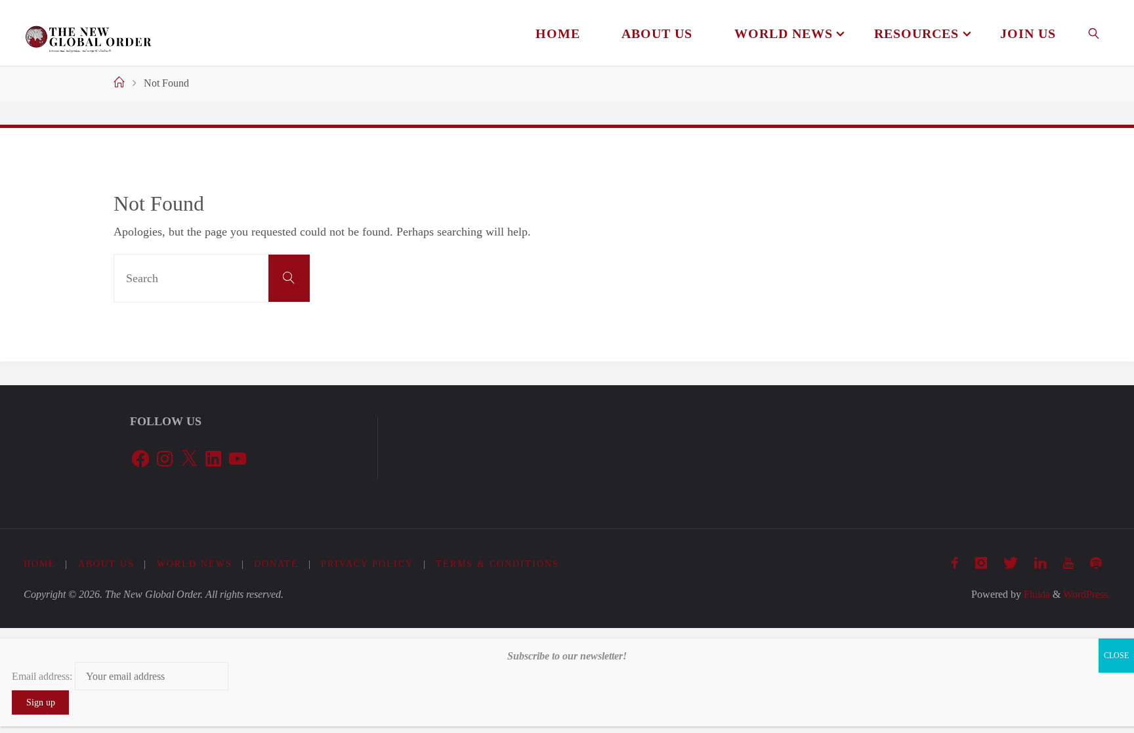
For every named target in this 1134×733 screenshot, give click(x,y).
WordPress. (1086, 594)
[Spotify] (1096, 563)
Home (40, 563)
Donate (276, 563)
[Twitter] (1010, 563)
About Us (106, 563)
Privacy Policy (367, 563)
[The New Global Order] (88, 32)
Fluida (1035, 594)
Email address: (43, 676)
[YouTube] (1068, 563)
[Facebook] (955, 563)
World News (194, 563)
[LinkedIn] (1040, 563)
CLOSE (1116, 655)
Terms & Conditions (497, 563)
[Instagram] (981, 563)
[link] (1094, 33)
